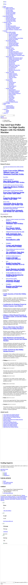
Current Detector (12, 82)
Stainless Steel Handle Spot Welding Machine (13, 419)
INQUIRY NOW (4, 469)
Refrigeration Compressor (14, 90)
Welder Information (10, 106)
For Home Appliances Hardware (13, 27)
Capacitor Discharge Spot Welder (16, 38)
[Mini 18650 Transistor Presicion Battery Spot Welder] (8, 179)
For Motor (8, 24)
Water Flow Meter (13, 77)
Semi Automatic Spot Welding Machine (11, 417)
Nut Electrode (12, 62)
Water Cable (11, 71)
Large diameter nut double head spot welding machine (15, 269)
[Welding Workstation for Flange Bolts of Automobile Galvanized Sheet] (13, 272)
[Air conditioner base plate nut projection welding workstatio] (15, 250)
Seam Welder (9, 46)
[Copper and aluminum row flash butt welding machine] (8, 243)
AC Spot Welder (9, 14)
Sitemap (23, 495)
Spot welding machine (8, 7)
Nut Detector (11, 83)
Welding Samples (9, 88)
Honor (7, 111)
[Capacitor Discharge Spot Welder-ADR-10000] (4, 196)
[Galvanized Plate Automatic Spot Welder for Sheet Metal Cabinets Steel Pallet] (14, 208)
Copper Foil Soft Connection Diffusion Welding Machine (13, 259)
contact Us (5, 113)
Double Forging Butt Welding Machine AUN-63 (15, 263)
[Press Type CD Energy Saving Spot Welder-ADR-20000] (13, 190)
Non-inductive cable (13, 239)
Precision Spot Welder (10, 12)
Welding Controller (13, 73)
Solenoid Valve (12, 76)
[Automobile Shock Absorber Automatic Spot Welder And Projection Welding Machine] (6, 201)
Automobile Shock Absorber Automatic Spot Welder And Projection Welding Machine (13, 205)
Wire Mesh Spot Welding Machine (10, 423)
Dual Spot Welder (7, 418)
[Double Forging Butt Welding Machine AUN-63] (7, 261)
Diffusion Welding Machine (12, 101)
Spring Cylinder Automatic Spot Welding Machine (14, 223)
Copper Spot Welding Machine (10, 422)
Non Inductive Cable (13, 66)
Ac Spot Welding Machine (21, 496)
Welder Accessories (10, 72)
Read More (5, 177)
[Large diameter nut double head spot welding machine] (7, 267)
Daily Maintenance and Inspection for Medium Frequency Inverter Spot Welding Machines (15, 339)
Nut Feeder (11, 84)
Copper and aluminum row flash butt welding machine (14, 246)
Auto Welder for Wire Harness (12, 28)
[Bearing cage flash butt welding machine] (8, 284)
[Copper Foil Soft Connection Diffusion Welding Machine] (13, 255)
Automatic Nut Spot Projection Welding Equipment (13, 281)
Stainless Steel (12, 100)
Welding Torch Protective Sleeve (16, 57)
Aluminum (11, 99)
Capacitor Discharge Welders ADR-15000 (13, 187)
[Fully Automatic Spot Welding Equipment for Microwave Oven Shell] (15, 231)
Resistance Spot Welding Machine (8, 496)
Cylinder (10, 78)
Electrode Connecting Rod (14, 70)
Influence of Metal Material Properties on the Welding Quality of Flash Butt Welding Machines (15, 316)
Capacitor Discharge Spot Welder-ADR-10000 (12, 198)
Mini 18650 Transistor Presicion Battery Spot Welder (14, 181)
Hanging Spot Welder (10, 13)
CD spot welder (9, 10)
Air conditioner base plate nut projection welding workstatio (15, 253)
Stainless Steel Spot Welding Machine (9, 497)
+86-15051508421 (7, 510)
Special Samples (12, 89)
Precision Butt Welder (10, 19)
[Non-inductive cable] (8, 237)
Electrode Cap (12, 68)
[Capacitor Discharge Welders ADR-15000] (13, 185)
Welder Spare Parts (10, 56)
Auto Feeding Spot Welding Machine (11, 414)
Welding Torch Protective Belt (15, 59)
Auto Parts (11, 95)
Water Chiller (11, 87)
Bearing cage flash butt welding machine (14, 286)
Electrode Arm (12, 63)
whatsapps (5, 531)
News (4, 104)
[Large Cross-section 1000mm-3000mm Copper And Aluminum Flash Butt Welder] (14, 167)
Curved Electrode (12, 67)
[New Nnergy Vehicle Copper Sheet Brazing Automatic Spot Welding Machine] (9, 226)
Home (4, 6)
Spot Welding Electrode (14, 60)
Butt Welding (11, 97)
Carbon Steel (11, 98)
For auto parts (9, 23)
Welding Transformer (13, 75)
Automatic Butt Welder (11, 21)
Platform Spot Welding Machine (10, 425)
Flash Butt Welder (10, 17)
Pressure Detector (12, 86)
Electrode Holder (12, 61)
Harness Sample (12, 94)
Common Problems (10, 108)
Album (7, 110)
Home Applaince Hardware (15, 93)
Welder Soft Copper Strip (14, 65)
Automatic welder (7, 22)
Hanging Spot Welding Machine (10, 424)
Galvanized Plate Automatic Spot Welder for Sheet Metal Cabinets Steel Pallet (13, 211)
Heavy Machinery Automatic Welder (14, 29)
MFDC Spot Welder (10, 8)
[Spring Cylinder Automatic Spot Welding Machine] (15, 220)
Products (5, 30)
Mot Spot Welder (7, 420)
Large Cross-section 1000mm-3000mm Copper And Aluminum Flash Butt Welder (13, 172)
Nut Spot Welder (9, 11)
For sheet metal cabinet (11, 25)
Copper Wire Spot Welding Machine (11, 415)
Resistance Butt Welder (11, 18)
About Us (5, 109)
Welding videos (6, 103)
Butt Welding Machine (8, 16)
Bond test (11, 81)
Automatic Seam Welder (10, 499)
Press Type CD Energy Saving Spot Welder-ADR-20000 (13, 192)
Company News (9, 105)
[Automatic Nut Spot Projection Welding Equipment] (11, 278)
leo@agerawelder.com (8, 493)
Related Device (9, 79)
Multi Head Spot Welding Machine (10, 426)
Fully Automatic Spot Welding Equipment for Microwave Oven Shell (14, 235)
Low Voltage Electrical (14, 92)
